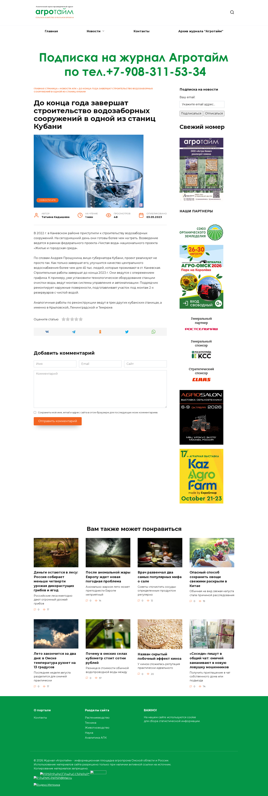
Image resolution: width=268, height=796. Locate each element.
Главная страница (46, 88)
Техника (90, 722)
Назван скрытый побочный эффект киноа (159, 656)
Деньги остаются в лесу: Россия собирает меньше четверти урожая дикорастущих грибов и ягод (56, 581)
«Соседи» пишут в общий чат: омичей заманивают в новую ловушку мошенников (209, 660)
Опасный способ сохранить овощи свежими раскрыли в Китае (208, 579)
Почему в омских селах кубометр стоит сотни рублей (106, 658)
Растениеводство (97, 717)
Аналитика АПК (96, 737)
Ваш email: (187, 97)
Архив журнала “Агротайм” (200, 31)
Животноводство (97, 727)
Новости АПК (68, 88)
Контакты (141, 31)
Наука (89, 732)
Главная (51, 31)
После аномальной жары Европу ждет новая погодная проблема (108, 576)
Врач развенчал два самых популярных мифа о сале (160, 576)
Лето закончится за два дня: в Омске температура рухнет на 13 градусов (55, 660)
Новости (93, 31)
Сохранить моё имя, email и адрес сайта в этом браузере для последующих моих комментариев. (98, 412)
